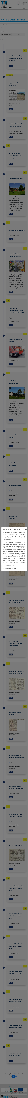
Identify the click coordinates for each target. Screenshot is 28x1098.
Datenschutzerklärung (8, 565)
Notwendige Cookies (10, 568)
